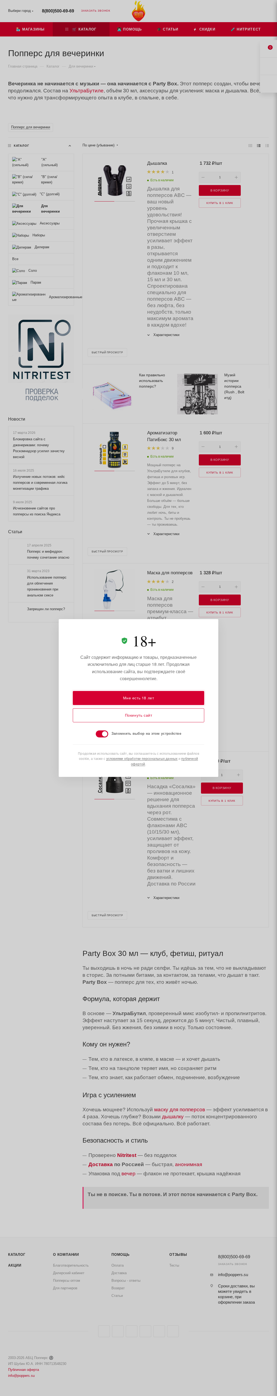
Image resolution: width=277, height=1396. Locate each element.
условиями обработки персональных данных (142, 758)
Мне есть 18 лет (138, 697)
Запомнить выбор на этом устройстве (146, 733)
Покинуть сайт (138, 715)
